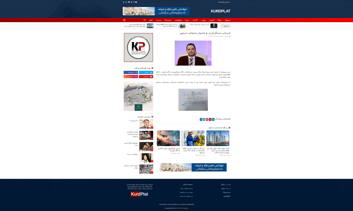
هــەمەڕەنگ (226, 192)
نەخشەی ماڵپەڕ (188, 184)
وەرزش (158, 20)
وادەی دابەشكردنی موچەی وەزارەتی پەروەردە (132, 134)
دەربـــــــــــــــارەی (186, 192)
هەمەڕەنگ (168, 20)
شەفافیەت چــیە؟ (132, 154)
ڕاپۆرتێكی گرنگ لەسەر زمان (131, 144)
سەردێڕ (226, 26)
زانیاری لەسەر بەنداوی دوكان (131, 167)
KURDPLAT (220, 11)
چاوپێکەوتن (178, 20)
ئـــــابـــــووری (225, 188)
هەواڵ (219, 20)
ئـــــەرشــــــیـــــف (186, 196)
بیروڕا (187, 20)
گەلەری (195, 20)
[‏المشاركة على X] (204, 119)
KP (145, 20)
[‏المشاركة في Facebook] (201, 119)
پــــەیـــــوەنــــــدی (186, 188)
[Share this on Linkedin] (213, 119)
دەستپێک (227, 20)
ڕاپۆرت (203, 20)
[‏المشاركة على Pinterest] (210, 119)
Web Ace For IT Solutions (180, 208)
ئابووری (211, 20)
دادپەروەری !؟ (133, 120)
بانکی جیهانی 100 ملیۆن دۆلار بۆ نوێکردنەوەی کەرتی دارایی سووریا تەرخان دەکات (166, 26)
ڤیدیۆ (151, 20)
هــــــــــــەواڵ (225, 184)
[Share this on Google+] (207, 119)
